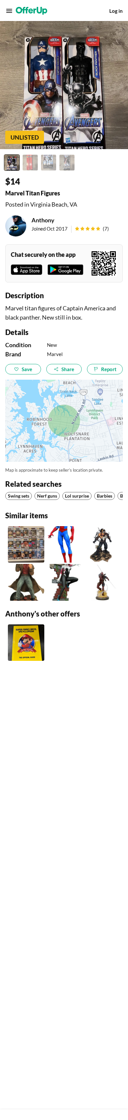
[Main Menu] (9, 11)
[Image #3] (48, 162)
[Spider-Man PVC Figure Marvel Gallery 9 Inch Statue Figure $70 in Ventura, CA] (64, 544)
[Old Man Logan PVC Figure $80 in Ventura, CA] (26, 582)
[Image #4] (67, 162)
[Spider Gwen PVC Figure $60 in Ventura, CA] (64, 582)
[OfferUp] (31, 11)
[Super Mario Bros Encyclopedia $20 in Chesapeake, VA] (26, 642)
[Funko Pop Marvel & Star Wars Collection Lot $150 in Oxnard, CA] (26, 544)
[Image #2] (30, 162)
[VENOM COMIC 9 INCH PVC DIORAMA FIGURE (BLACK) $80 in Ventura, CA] (102, 544)
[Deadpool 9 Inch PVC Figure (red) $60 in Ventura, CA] (102, 582)
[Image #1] (12, 162)
